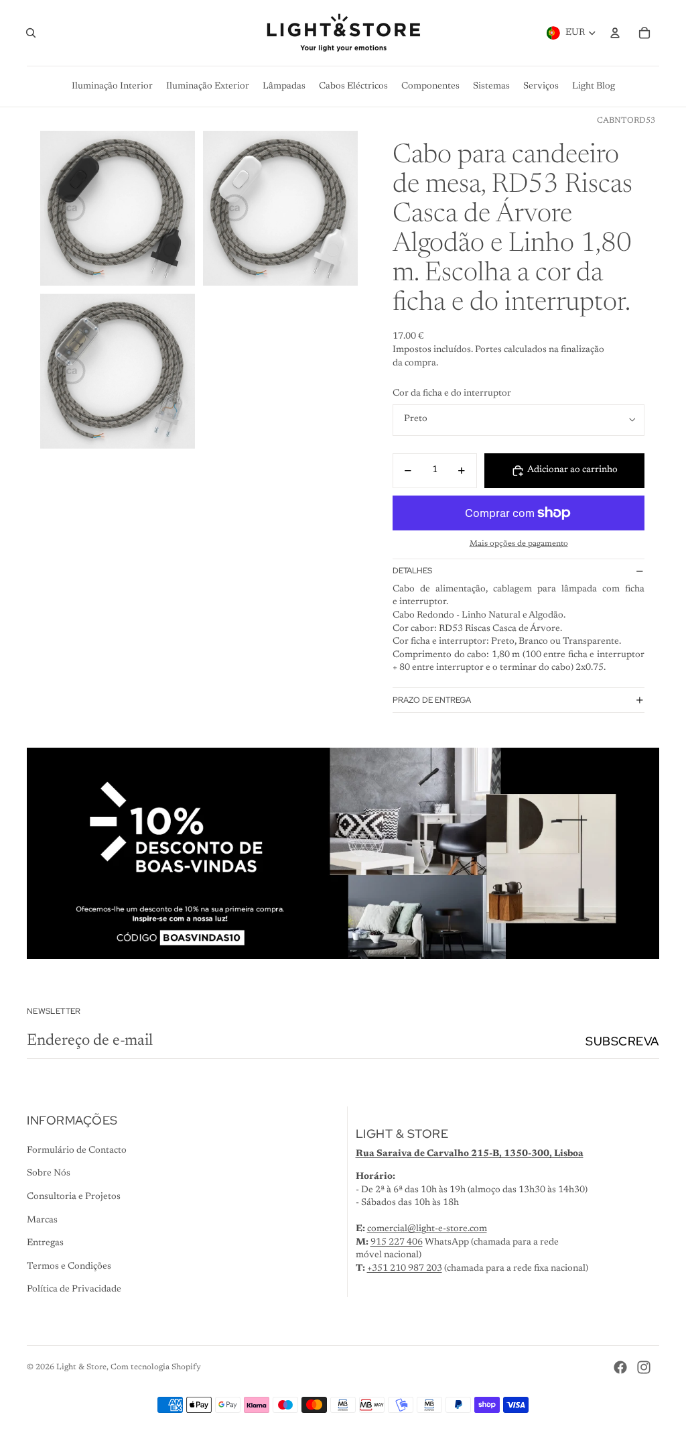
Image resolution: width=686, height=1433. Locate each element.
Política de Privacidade (74, 1289)
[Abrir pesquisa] (31, 33)
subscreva (622, 1041)
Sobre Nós (48, 1173)
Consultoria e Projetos (74, 1197)
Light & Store (81, 1367)
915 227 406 (396, 1242)
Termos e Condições (69, 1266)
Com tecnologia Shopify (156, 1367)
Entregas (45, 1243)
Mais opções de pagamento (519, 544)
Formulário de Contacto (77, 1150)
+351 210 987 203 (404, 1268)
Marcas (42, 1220)
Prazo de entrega (432, 700)
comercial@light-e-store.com (427, 1229)
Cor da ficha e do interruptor (452, 393)
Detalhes (412, 570)
